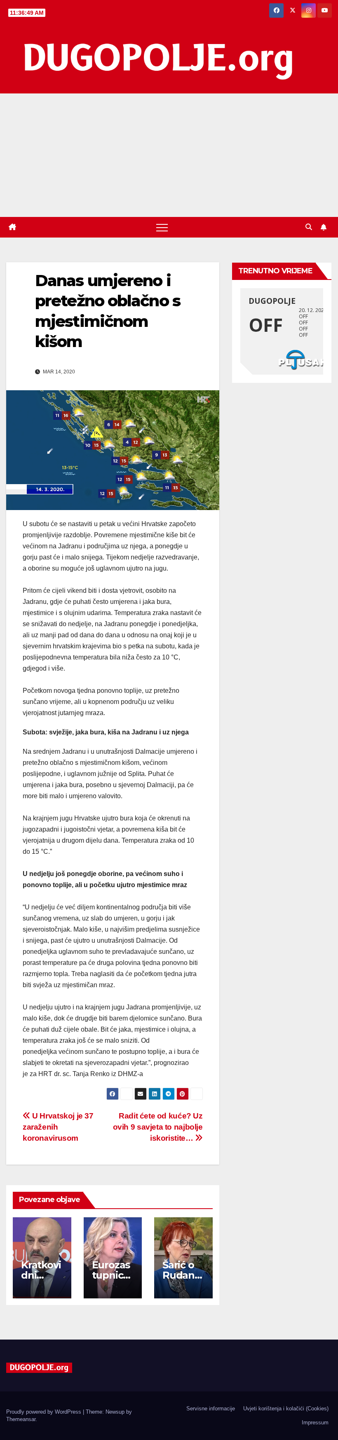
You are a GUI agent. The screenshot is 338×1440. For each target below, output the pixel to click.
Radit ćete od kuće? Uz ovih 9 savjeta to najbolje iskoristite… (158, 1126)
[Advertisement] (169, 155)
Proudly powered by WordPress (44, 1412)
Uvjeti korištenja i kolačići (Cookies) (286, 1408)
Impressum (315, 1422)
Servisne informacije (210, 1408)
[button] (308, 227)
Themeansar (20, 1419)
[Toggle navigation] (162, 227)
